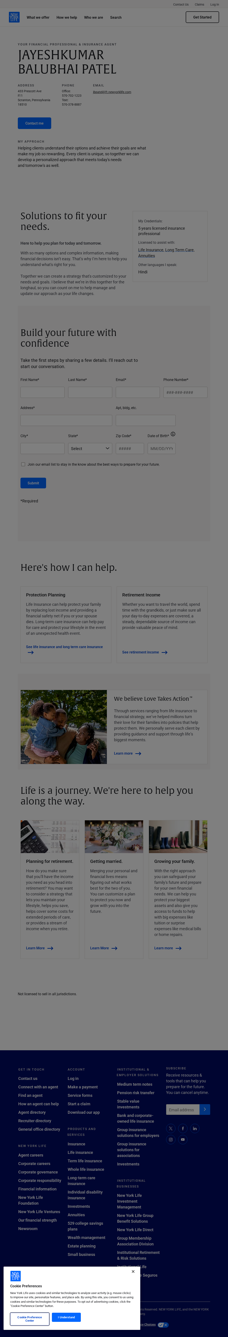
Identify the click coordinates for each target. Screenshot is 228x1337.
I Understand (66, 1317)
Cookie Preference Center (29, 1319)
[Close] (133, 1271)
